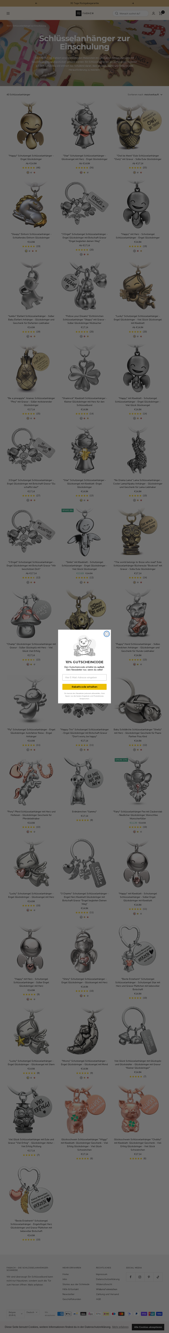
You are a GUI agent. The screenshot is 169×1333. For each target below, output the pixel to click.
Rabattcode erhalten (84, 686)
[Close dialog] (107, 634)
